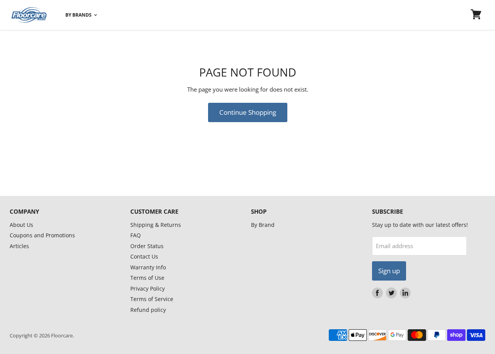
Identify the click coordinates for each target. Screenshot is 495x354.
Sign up (389, 270)
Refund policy (148, 309)
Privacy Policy (147, 288)
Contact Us (144, 256)
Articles (19, 246)
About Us (21, 224)
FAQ (135, 235)
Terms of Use (147, 277)
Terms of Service (151, 299)
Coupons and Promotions (42, 235)
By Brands (79, 15)
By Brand (263, 224)
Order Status (147, 246)
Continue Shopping (247, 112)
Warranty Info (148, 267)
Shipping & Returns (155, 224)
